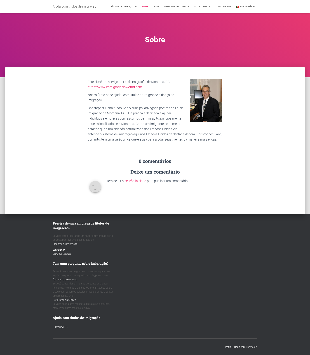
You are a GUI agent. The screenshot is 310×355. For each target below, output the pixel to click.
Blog (156, 6)
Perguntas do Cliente (64, 299)
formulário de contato (65, 279)
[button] (136, 6)
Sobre (145, 6)
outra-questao (202, 6)
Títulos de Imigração (123, 6)
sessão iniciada (135, 181)
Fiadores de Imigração (65, 243)
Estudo (59, 327)
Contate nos (224, 6)
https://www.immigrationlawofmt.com (115, 87)
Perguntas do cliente (176, 6)
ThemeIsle (251, 346)
